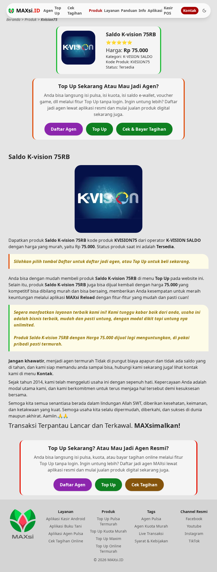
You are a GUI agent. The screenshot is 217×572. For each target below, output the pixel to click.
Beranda (13, 19)
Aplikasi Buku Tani (65, 526)
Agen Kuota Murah (151, 526)
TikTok (194, 540)
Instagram (194, 533)
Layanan (111, 10)
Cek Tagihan (74, 10)
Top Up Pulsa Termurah (108, 521)
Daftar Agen (63, 129)
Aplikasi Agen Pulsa (65, 533)
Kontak (189, 10)
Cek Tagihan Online (65, 540)
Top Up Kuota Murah (108, 531)
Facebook (194, 518)
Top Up (58, 10)
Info (142, 10)
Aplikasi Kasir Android (65, 518)
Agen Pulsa (151, 518)
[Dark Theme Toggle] (204, 10)
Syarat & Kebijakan (151, 540)
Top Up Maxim (108, 538)
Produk (95, 10)
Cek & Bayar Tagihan (144, 129)
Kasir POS (168, 10)
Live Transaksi (151, 533)
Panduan (129, 10)
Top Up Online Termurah (108, 548)
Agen (48, 10)
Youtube (194, 526)
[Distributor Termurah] (11, 10)
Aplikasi (155, 10)
